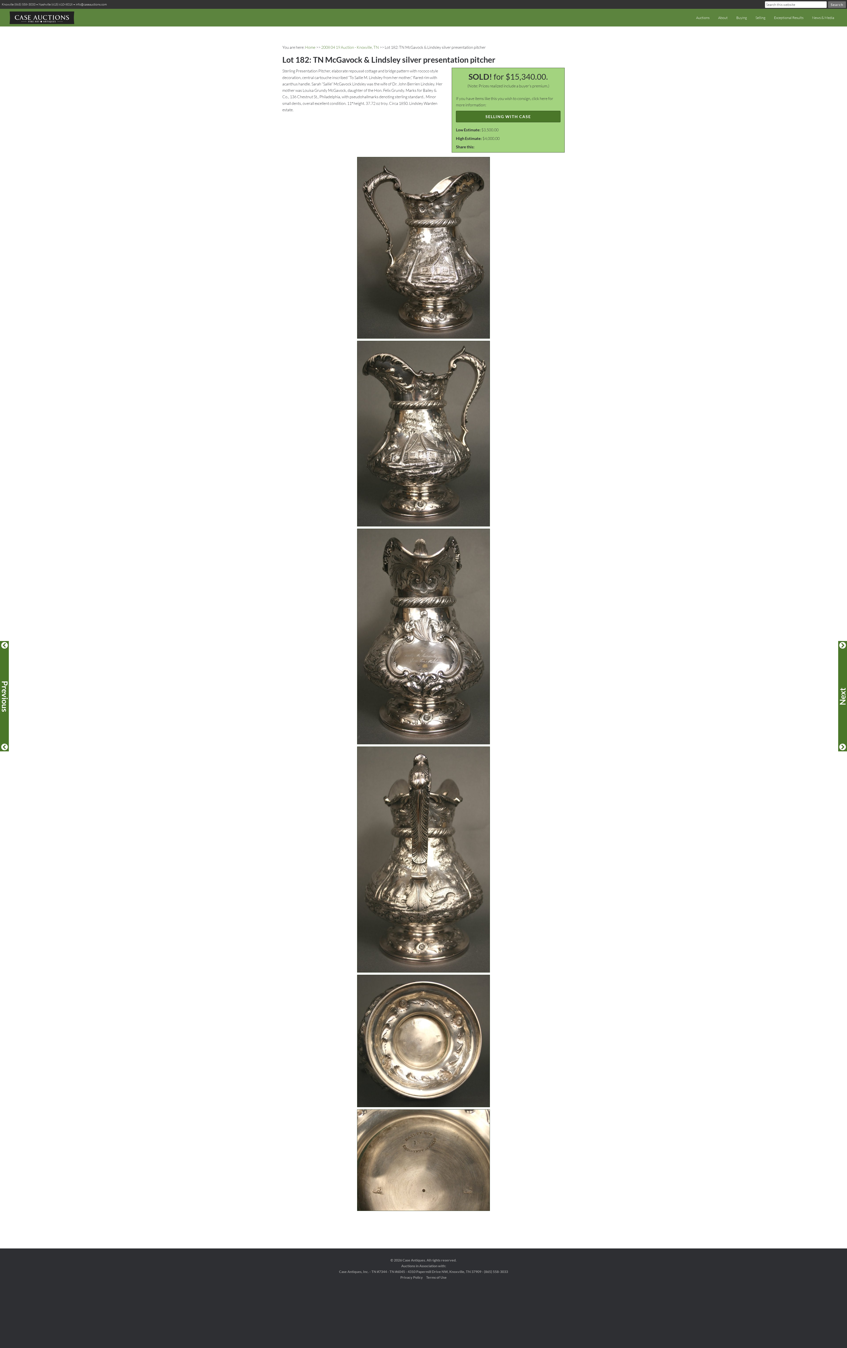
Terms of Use (436, 1277)
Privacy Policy (411, 1277)
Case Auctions (42, 17)
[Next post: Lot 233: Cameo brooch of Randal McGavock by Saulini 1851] (842, 696)
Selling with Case (508, 116)
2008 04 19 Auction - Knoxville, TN (350, 47)
